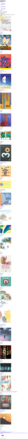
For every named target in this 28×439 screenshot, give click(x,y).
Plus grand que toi (2, 206)
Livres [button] (0, 2)
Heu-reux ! (1, 287)
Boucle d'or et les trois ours (3, 162)
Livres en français (2, 3)
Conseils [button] (1, 5)
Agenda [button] (1, 7)
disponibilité (1, 14)
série (11, 14)
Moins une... (1, 425)
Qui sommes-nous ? (8, 432)
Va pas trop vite (2, 70)
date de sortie (7, 14)
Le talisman (1, 127)
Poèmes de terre (2, 273)
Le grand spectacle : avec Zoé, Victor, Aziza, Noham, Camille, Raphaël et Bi (8, 391)
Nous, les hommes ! (2, 410)
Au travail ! (1, 177)
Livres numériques (3, 4)
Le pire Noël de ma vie (2, 324)
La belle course (2, 141)
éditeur (3, 14)
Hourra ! (1, 221)
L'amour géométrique (2, 189)
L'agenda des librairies (3, 8)
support (12, 14)
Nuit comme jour (2, 89)
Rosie (0, 251)
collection (9, 14)
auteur (4, 14)
